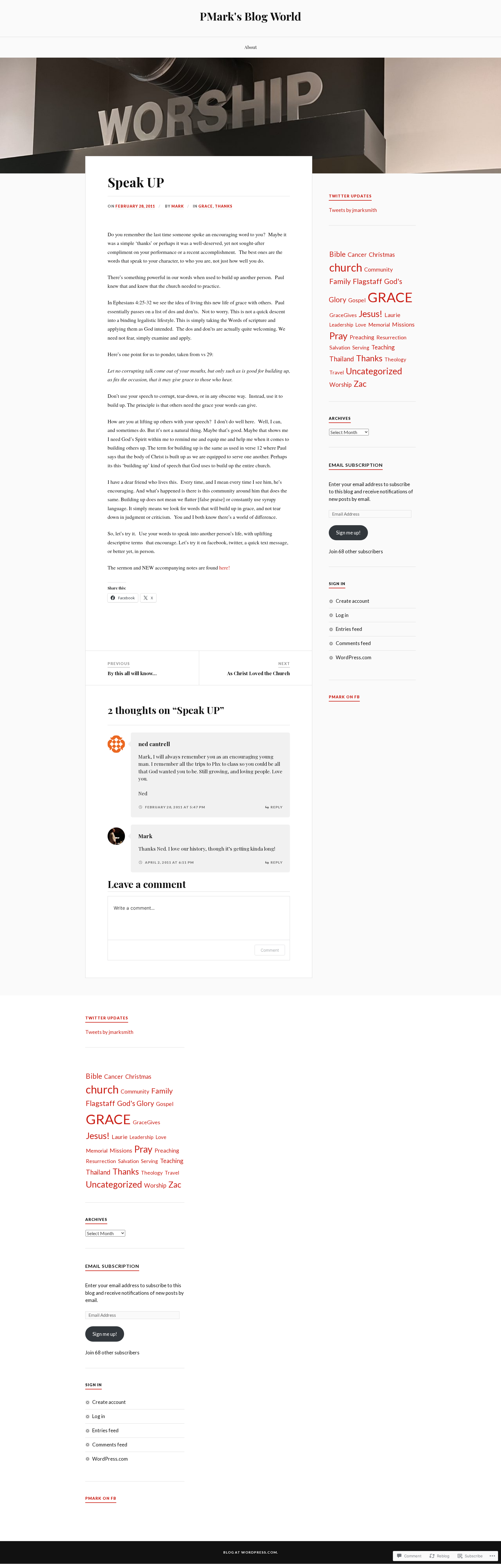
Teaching (383, 347)
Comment (270, 950)
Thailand (341, 359)
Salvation (339, 347)
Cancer (357, 254)
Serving (360, 348)
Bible (337, 254)
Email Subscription (356, 465)
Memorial (379, 324)
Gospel (357, 300)
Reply (277, 807)
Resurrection (391, 337)
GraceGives (343, 315)
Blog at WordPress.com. (250, 1552)
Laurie (392, 315)
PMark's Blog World (250, 16)
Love (360, 325)
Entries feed (349, 629)
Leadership (341, 325)
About (250, 47)
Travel (336, 372)
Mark (177, 206)
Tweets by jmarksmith (353, 210)
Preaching (362, 337)
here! (224, 567)
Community (378, 269)
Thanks (224, 206)
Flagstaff (367, 281)
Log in (342, 615)
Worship (340, 384)
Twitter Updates (350, 196)
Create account (352, 601)
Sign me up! (348, 533)
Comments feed (353, 643)
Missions (403, 324)
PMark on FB (344, 697)
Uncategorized (374, 371)
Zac (360, 384)
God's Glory (135, 1103)
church (345, 267)
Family (340, 281)
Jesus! (370, 313)
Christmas (382, 254)
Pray (338, 335)
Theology (395, 359)
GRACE (205, 206)
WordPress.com (353, 657)
